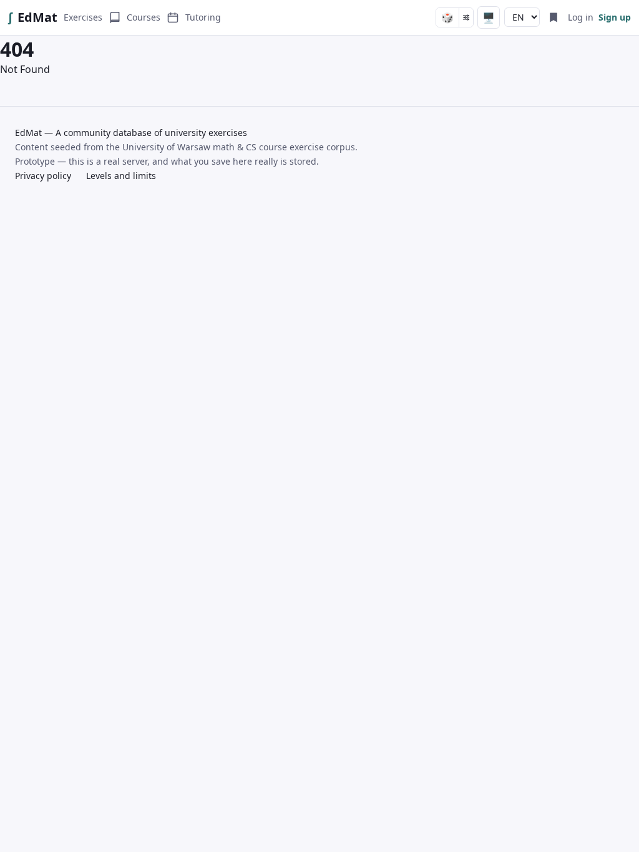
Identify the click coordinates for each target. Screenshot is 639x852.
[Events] (173, 17)
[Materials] (115, 17)
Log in (580, 17)
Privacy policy (43, 176)
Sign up (614, 17)
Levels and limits (121, 176)
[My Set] (553, 17)
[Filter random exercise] (466, 17)
